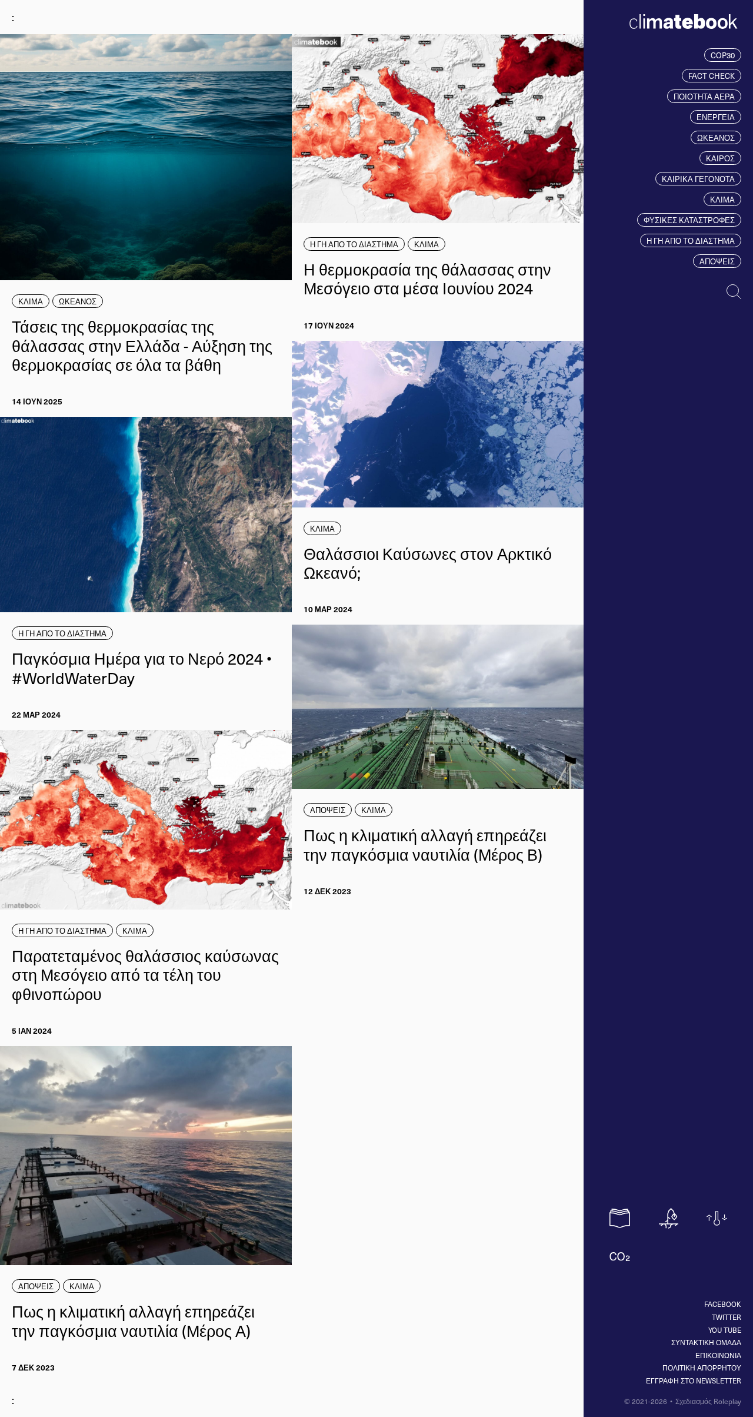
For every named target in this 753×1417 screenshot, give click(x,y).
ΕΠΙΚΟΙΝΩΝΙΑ (718, 1355)
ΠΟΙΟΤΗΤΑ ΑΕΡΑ (704, 96)
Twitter (726, 1317)
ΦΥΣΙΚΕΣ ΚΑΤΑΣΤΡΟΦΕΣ (689, 219)
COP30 (723, 55)
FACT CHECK (711, 75)
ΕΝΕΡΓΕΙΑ (716, 116)
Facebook (722, 1304)
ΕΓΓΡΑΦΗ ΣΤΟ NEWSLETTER (693, 1380)
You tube (724, 1330)
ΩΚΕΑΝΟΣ (716, 137)
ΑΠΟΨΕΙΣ (717, 261)
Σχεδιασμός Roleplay (708, 1401)
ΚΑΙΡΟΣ (720, 158)
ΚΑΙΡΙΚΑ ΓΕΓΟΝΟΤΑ (698, 178)
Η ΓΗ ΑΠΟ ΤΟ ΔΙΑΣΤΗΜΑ (691, 240)
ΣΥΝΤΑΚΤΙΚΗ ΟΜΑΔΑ (706, 1342)
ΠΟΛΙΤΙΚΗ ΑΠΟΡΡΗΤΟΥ (701, 1367)
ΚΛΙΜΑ (722, 199)
